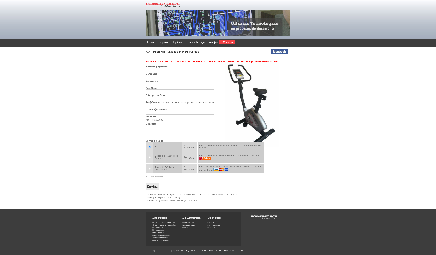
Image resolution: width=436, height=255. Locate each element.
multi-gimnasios (158, 233)
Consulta (151, 123)
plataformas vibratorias (161, 235)
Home (150, 42)
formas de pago (188, 225)
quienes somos (188, 222)
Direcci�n (152, 81)
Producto (151, 116)
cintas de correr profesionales (164, 225)
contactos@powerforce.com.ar (157, 251)
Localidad (151, 88)
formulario (211, 222)
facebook (211, 227)
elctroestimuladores (160, 238)
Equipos (177, 42)
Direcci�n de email (157, 109)
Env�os (213, 42)
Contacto (228, 42)
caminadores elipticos (160, 240)
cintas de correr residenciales (163, 222)
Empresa (163, 42)
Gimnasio (151, 73)
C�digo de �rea (156, 95)
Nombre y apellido (157, 66)
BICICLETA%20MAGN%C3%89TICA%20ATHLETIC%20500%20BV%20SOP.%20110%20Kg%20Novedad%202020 (212, 61)
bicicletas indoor (158, 230)
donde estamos (213, 225)
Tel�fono (180, 102)
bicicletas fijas (157, 227)
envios (185, 227)
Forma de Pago (154, 140)
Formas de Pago (195, 42)
